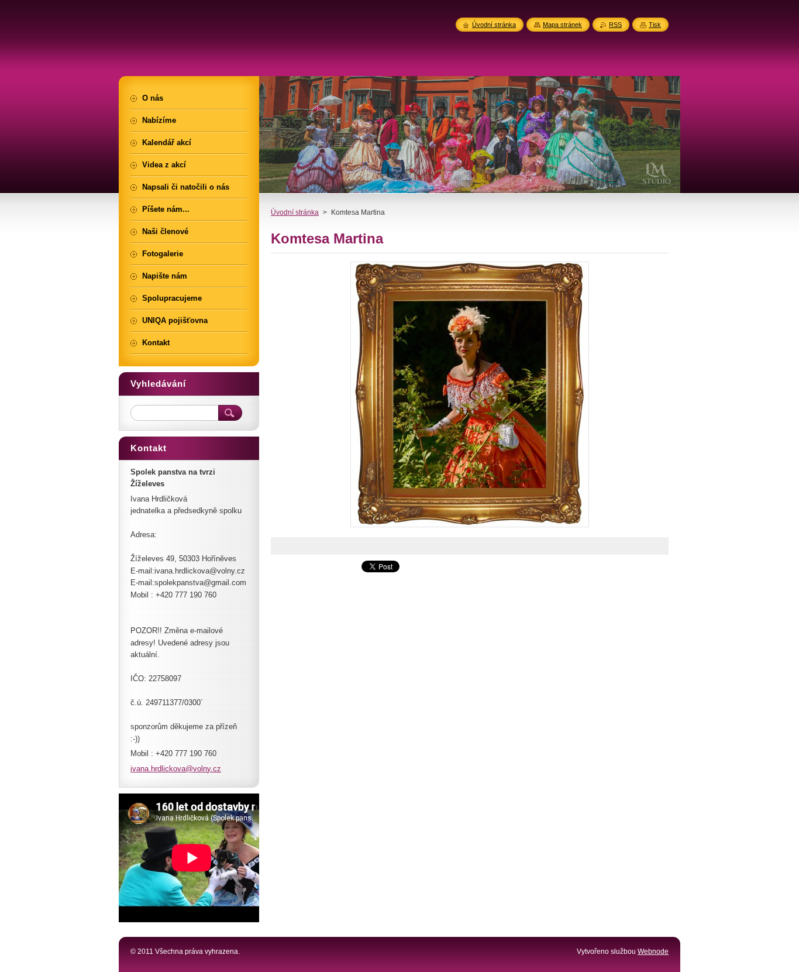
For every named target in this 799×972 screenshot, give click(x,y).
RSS (615, 24)
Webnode (653, 951)
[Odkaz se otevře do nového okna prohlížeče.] (469, 527)
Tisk (655, 24)
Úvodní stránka (295, 212)
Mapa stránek (562, 24)
